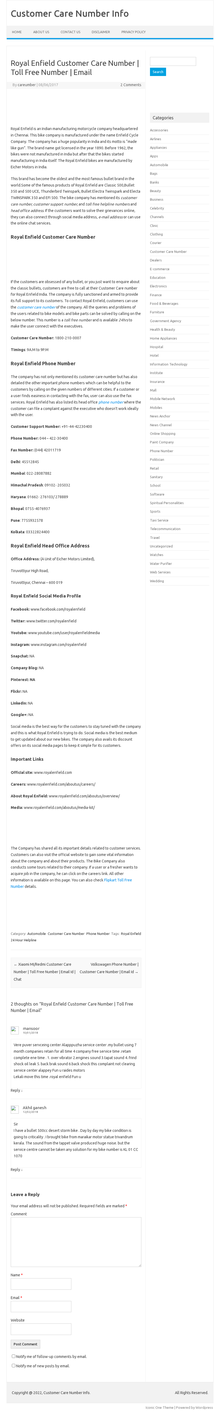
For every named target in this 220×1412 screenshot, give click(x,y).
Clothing (156, 234)
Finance (156, 295)
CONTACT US (70, 32)
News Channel (161, 425)
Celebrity (157, 208)
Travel (155, 537)
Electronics (158, 286)
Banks (154, 182)
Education (158, 277)
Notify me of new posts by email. (43, 1366)
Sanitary (156, 477)
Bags (153, 173)
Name (17, 1275)
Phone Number (98, 933)
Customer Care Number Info (70, 13)
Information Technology (168, 364)
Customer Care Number (66, 933)
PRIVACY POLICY (134, 32)
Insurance (157, 381)
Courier (156, 243)
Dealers (156, 260)
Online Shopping (162, 433)
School (155, 485)
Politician (157, 459)
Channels (157, 217)
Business (156, 199)
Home (17, 32)
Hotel (154, 355)
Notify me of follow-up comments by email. (51, 1356)
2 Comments (130, 85)
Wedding (157, 581)
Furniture (157, 312)
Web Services (160, 572)
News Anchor (160, 416)
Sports (155, 511)
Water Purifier (161, 563)
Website (18, 1320)
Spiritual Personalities (167, 503)
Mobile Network (162, 399)
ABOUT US (41, 32)
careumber (27, 85)
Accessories (159, 130)
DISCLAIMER (101, 32)
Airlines (155, 139)
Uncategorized (161, 546)
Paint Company (162, 442)
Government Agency (165, 321)
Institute (156, 373)
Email (16, 1298)
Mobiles (156, 407)
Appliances (158, 147)
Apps (154, 156)
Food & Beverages (164, 303)
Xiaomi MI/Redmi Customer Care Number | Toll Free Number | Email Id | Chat (44, 971)
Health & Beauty (162, 329)
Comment (19, 1214)
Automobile (36, 933)
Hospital (156, 347)
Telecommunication (165, 529)
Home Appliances (163, 338)
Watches (156, 555)
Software (157, 494)
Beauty (155, 191)
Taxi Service (159, 520)
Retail (154, 468)
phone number (110, 402)
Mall (153, 390)
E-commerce (160, 269)
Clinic (154, 225)
